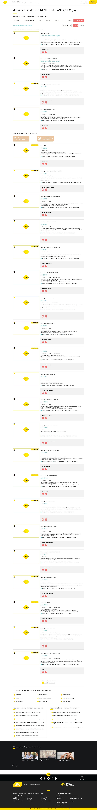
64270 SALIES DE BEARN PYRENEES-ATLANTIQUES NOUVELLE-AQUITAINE (60, 44)
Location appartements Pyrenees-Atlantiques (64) (66, 712)
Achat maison (58, 795)
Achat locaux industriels (60, 803)
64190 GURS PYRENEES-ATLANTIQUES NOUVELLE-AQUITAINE (57, 334)
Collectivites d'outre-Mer (18, 801)
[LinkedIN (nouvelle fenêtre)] (55, 778)
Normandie (43, 795)
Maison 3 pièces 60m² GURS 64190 (47, 323)
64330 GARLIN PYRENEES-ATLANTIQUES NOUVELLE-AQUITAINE (58, 359)
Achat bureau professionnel (61, 802)
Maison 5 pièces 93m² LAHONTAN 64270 (49, 475)
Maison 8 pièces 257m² (45, 602)
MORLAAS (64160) (67, 701)
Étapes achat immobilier (28, 760)
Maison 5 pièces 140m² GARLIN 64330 (48, 348)
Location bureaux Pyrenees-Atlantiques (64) (65, 719)
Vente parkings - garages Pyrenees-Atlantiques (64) (29, 729)
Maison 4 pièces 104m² (45, 33)
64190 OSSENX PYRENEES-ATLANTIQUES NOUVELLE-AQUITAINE (58, 232)
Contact (34, 808)
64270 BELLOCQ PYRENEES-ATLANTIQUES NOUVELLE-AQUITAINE (58, 309)
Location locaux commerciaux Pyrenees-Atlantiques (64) (67, 723)
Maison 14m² (43, 145)
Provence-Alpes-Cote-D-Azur (47, 801)
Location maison (73, 797)
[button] (14, 3)
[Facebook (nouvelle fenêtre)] (41, 778)
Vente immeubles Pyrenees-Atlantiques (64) (27, 735)
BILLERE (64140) (19, 701)
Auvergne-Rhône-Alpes (18, 795)
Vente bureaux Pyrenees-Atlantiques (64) (27, 715)
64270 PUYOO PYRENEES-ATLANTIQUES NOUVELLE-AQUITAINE (58, 120)
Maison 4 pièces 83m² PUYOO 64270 (48, 628)
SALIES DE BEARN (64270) (45, 698)
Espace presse (62, 808)
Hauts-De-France (31, 799)
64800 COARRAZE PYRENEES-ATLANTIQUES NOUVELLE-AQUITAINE (59, 537)
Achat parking (58, 798)
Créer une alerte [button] (79, 20)
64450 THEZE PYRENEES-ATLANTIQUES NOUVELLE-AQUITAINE (58, 385)
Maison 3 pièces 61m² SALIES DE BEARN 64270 (50, 551)
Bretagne (15, 798)
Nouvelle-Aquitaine (45, 797)
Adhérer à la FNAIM (92, 2)
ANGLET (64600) (19, 698)
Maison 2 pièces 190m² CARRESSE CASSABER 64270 (51, 171)
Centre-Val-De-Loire (17, 799)
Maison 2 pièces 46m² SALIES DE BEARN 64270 (50, 247)
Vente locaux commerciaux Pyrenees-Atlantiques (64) (30, 722)
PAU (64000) (18, 694)
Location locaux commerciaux (76, 799)
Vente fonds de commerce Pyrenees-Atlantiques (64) (30, 725)
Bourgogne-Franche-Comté (19, 797)
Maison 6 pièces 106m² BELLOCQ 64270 (48, 298)
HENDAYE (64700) (43, 701)
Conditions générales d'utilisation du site (44, 808)
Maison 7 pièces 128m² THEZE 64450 (48, 374)
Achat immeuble (59, 805)
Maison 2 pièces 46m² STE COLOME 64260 (49, 272)
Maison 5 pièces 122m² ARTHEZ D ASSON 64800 (50, 653)
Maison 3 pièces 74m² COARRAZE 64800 (49, 526)
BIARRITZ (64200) (67, 694)
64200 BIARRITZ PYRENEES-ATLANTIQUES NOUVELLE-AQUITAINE (58, 156)
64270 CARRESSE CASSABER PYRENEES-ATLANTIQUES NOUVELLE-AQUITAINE (61, 182)
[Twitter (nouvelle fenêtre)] (48, 778)
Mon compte (86, 3)
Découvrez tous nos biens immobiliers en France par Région (28, 793)
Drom (28, 797)
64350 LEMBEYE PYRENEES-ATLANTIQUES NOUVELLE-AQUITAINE (58, 588)
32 (51, 682)
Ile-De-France (30, 801)
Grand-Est (29, 798)
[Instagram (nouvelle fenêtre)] (45, 778)
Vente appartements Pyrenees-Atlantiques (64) (28, 712)
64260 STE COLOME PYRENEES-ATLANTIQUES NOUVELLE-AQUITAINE (59, 283)
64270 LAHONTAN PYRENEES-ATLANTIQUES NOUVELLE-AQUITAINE (59, 486)
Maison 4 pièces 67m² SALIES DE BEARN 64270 (50, 196)
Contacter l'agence (43, 52)
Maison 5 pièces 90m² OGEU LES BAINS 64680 (50, 399)
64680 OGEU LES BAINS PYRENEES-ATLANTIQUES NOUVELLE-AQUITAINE (60, 410)
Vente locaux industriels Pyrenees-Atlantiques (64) (29, 719)
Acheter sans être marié (63, 760)
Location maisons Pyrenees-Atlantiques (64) (65, 715)
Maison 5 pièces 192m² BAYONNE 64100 (49, 58)
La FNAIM (55, 808)
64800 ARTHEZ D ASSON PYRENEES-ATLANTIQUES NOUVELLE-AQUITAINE (60, 664)
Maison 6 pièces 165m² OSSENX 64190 (48, 221)
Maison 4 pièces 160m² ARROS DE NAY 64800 (50, 450)
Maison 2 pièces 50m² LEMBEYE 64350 (48, 577)
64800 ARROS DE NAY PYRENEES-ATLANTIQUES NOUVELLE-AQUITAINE (60, 461)
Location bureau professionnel (76, 798)
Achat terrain (58, 799)
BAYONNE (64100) (43, 694)
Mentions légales (28, 808)
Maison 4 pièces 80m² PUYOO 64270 (48, 109)
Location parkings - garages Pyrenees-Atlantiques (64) (67, 727)
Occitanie (43, 798)
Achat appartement (59, 797)
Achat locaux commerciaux (61, 801)
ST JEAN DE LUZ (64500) (68, 698)
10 (49, 682)
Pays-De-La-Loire (45, 799)
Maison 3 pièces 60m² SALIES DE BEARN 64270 (50, 84)
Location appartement (74, 795)
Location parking (73, 801)
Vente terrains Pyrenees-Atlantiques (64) (27, 732)
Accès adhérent (69, 808)
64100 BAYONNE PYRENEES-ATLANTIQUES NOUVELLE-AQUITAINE (58, 69)
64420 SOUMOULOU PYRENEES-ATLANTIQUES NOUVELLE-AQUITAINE (59, 436)
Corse (28, 795)
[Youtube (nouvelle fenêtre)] (52, 778)
